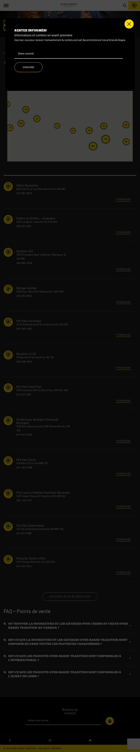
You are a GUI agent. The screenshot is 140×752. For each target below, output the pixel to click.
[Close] (129, 24)
